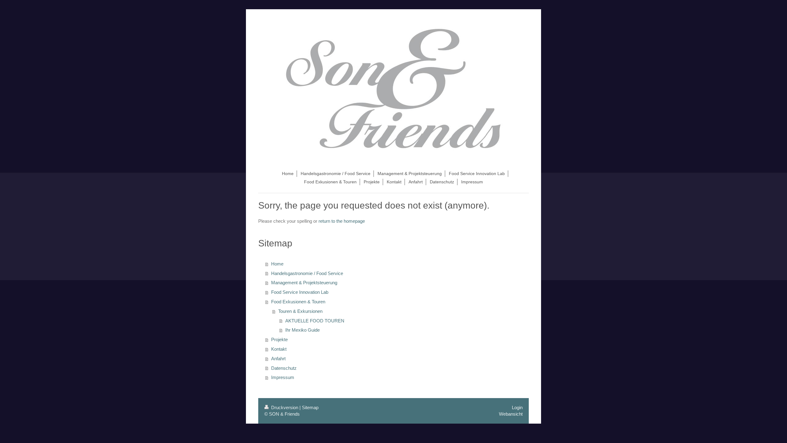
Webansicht (511, 414)
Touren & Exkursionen (300, 311)
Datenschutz (284, 368)
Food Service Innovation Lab (299, 292)
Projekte (279, 339)
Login (517, 407)
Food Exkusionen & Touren (298, 301)
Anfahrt (278, 358)
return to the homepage (341, 221)
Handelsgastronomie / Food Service (307, 273)
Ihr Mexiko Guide (302, 330)
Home (277, 263)
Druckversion (284, 407)
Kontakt (279, 349)
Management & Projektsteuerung (304, 282)
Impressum (282, 377)
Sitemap (310, 407)
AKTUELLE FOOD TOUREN (314, 320)
